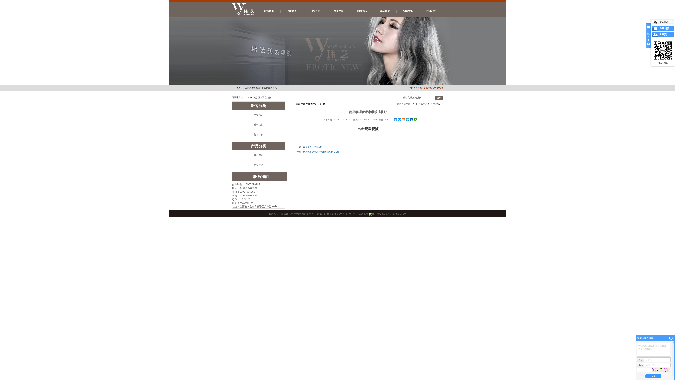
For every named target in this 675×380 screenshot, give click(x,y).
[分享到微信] (415, 119)
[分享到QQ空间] (399, 119)
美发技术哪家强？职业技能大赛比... (261, 88)
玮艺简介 (292, 11)
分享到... (664, 34)
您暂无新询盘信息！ (263, 97)
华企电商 (363, 214)
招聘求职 (408, 11)
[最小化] (671, 338)
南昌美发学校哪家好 (312, 147)
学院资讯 (258, 114)
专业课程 (338, 11)
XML (250, 97)
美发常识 (258, 134)
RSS (244, 97)
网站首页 (269, 11)
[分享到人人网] (411, 119)
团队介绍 (315, 11)
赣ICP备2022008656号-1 (331, 214)
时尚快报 (258, 124)
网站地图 (236, 97)
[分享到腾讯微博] (407, 119)
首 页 (415, 104)
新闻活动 (362, 11)
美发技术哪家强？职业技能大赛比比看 (321, 151)
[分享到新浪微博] (403, 119)
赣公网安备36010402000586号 (389, 214)
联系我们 (431, 11)
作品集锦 (385, 11)
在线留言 (664, 28)
